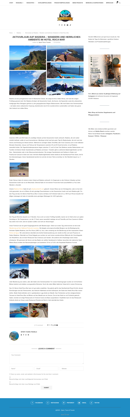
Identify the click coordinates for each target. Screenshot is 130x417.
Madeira (19, 33)
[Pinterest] (64, 25)
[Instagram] (61, 25)
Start (11, 3)
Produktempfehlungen (62, 3)
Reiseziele (19, 3)
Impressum (109, 3)
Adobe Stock (99, 131)
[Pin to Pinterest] (55, 325)
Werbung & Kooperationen (94, 3)
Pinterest (103, 136)
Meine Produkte (78, 3)
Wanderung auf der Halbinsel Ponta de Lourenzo (24, 228)
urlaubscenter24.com (37, 189)
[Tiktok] (70, 25)
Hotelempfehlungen (44, 3)
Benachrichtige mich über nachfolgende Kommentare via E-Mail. (28, 379)
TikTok (97, 136)
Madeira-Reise (18, 189)
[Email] (67, 25)
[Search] (120, 3)
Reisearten (30, 3)
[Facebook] (59, 25)
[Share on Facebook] (51, 325)
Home (11, 33)
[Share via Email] (57, 325)
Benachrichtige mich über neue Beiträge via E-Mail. (24, 384)
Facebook (116, 133)
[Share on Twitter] (53, 325)
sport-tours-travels (45, 42)
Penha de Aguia (14, 233)
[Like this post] (49, 325)
